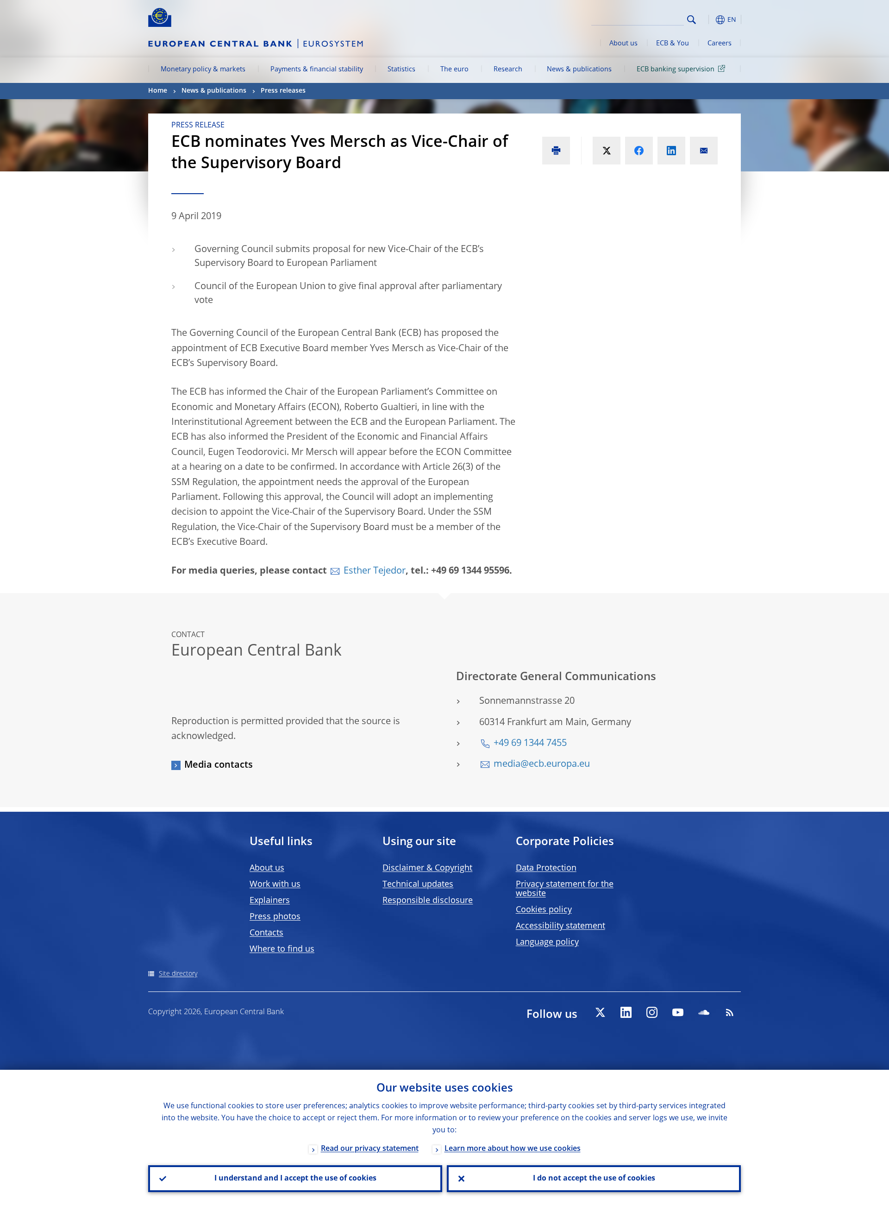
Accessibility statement (560, 926)
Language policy (547, 942)
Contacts (266, 933)
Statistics (401, 69)
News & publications (579, 69)
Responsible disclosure (427, 901)
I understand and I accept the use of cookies (295, 1178)
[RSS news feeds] (730, 1012)
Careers (719, 43)
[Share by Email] (704, 150)
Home (157, 91)
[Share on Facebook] (639, 150)
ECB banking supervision (675, 69)
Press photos (275, 917)
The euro (454, 69)
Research (508, 69)
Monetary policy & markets (203, 69)
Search (691, 20)
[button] (708, 19)
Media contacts (218, 765)
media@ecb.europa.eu (542, 764)
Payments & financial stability (316, 69)
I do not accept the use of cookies (594, 1178)
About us (623, 43)
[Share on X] (606, 150)
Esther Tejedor (375, 571)
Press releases (283, 91)
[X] (600, 1012)
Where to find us (282, 949)
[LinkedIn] (626, 1012)
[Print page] (556, 150)
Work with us (275, 884)
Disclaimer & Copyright (427, 868)
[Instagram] (652, 1012)
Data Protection (546, 868)
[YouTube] (678, 1012)
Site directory (178, 974)
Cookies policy (544, 910)
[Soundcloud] (704, 1012)
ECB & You (672, 43)
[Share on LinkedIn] (671, 150)
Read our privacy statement (370, 1149)
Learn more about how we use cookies (512, 1149)
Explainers (270, 901)
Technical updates (417, 884)
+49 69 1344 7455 (530, 743)
